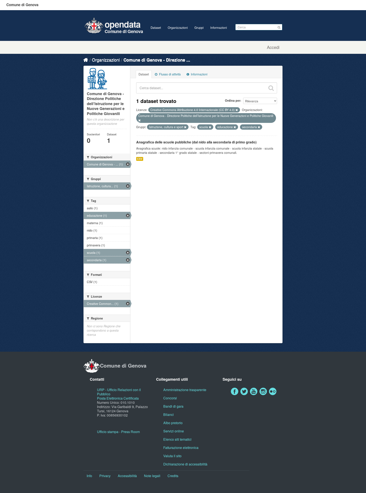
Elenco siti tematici (177, 439)
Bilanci (168, 414)
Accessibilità (127, 475)
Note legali (152, 475)
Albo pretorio (173, 422)
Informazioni (218, 27)
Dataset (156, 27)
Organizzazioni (178, 27)
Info (89, 475)
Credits (173, 475)
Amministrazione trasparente (184, 389)
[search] (271, 88)
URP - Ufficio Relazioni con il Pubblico (119, 391)
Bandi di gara (173, 406)
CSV (139, 159)
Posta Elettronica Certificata (118, 398)
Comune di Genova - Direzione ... (156, 60)
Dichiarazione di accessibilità (185, 464)
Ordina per (232, 100)
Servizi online (173, 431)
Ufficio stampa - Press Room (118, 431)
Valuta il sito (172, 455)
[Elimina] (237, 110)
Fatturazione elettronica (180, 447)
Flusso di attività (169, 74)
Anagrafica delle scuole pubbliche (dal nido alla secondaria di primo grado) (196, 142)
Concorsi (170, 398)
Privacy (105, 475)
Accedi (273, 47)
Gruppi (199, 27)
